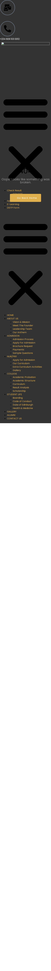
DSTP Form (13, 207)
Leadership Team (22, 329)
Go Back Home (26, 198)
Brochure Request (23, 346)
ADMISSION (13, 335)
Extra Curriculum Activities (27, 366)
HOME (10, 315)
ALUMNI (11, 415)
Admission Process (23, 339)
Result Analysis (21, 387)
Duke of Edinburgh (23, 404)
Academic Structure (24, 380)
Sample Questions (23, 353)
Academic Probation (24, 377)
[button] (25, 139)
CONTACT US (14, 418)
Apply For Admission (24, 342)
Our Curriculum (21, 363)
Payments (18, 349)
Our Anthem (19, 332)
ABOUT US (12, 318)
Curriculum (19, 384)
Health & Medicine (23, 408)
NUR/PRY (12, 356)
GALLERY (11, 411)
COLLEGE (12, 373)
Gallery (17, 370)
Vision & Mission (21, 322)
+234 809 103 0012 (10, 39)
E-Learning (13, 204)
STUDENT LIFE (14, 394)
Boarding (18, 397)
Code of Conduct (22, 401)
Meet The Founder (23, 325)
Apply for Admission (24, 360)
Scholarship (19, 391)
